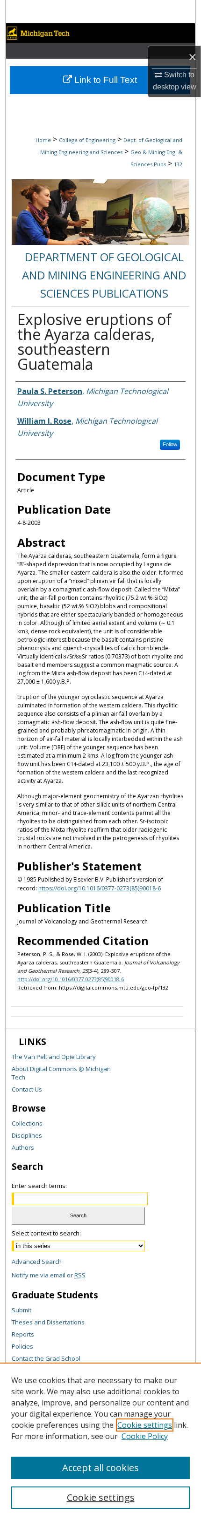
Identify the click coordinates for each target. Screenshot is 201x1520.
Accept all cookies (100, 1467)
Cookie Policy (145, 1436)
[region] (100, 1441)
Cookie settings (144, 1425)
